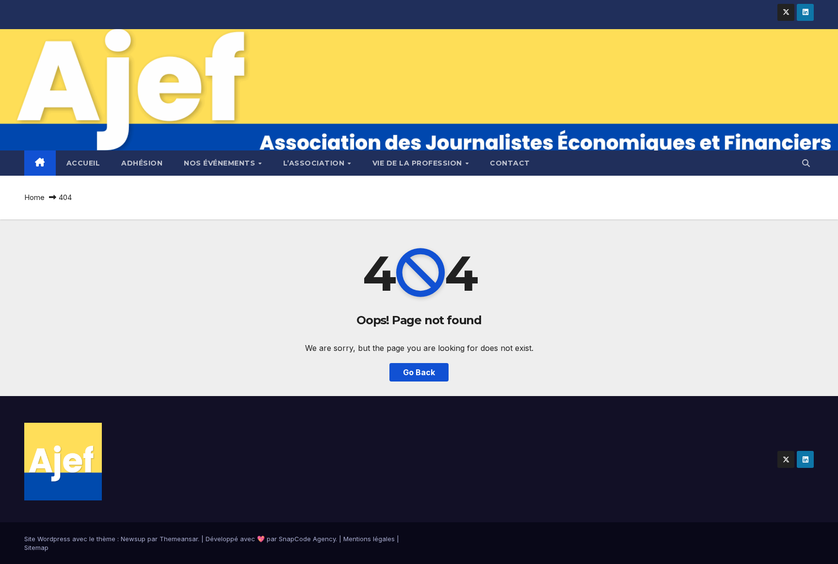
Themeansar (179, 539)
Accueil (83, 163)
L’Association (315, 163)
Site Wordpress (47, 539)
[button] (806, 163)
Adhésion (141, 163)
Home (34, 197)
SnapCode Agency (307, 539)
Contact (510, 163)
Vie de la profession (418, 163)
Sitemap (36, 547)
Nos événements (221, 163)
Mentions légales (369, 539)
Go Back (419, 372)
